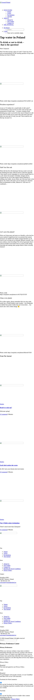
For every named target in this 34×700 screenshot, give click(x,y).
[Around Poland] (17, 4)
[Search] (8, 640)
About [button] (6, 18)
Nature (9, 11)
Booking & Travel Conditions (12, 569)
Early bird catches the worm (8, 465)
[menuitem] (19, 13)
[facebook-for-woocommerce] (1, 682)
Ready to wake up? (6, 407)
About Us (10, 20)
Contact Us (10, 23)
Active (9, 13)
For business (10, 15)
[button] (7, 28)
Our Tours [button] (8, 10)
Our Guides (10, 21)
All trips (9, 16)
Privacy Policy (8, 570)
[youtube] (1, 694)
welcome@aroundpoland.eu (8, 582)
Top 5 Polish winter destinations (10, 523)
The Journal (9, 24)
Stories (2, 404)
